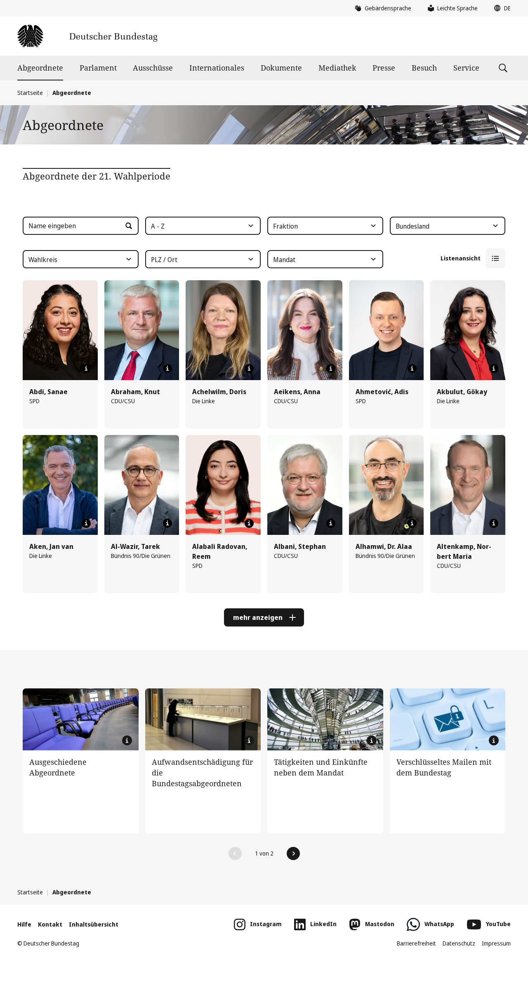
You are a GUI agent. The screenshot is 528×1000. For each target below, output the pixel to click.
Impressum (496, 943)
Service (466, 68)
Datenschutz (459, 943)
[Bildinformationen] (86, 369)
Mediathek (337, 68)
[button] (500, 8)
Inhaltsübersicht (93, 924)
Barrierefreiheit (416, 943)
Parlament (98, 68)
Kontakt (50, 924)
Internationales (216, 68)
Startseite (30, 93)
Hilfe (24, 924)
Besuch (424, 68)
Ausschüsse (153, 68)
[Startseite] (87, 36)
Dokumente (281, 68)
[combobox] (203, 226)
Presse (383, 68)
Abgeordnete (40, 68)
